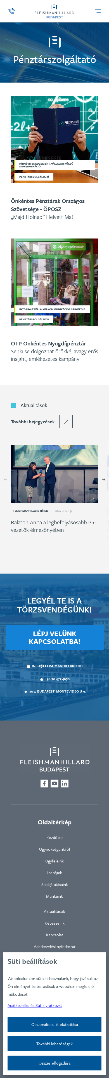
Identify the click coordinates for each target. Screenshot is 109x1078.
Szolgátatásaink (54, 884)
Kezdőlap (54, 837)
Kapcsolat (54, 934)
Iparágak (54, 872)
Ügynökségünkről (54, 849)
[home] (54, 11)
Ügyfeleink (54, 860)
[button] (98, 11)
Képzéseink (55, 922)
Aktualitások (54, 911)
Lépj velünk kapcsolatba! (54, 637)
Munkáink (54, 896)
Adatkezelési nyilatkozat (54, 946)
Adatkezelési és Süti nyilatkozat (35, 1005)
